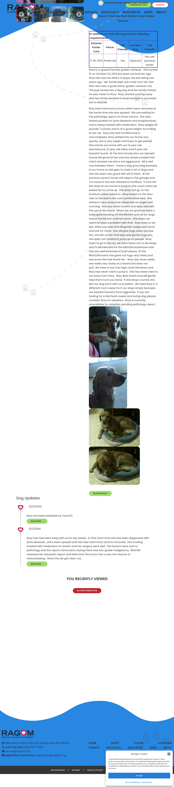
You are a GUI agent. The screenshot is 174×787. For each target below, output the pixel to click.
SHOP (153, 747)
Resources (135, 747)
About (161, 12)
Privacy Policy (147, 782)
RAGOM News (58, 770)
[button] (169, 754)
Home (92, 743)
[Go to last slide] (21, 14)
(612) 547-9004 (24, 747)
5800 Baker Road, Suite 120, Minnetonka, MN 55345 (36, 743)
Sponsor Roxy (100, 493)
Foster (138, 743)
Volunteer (165, 743)
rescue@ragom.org (17, 751)
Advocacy (113, 747)
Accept (139, 775)
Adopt (115, 743)
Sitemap (76, 770)
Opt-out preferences (132, 782)
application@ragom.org (35, 755)
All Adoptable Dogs (87, 590)
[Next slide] (78, 14)
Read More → (37, 521)
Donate (160, 5)
